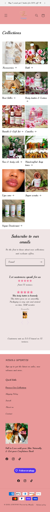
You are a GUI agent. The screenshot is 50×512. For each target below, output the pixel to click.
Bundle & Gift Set (11, 131)
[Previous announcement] (5, 3)
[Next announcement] (45, 3)
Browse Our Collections (16, 387)
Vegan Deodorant (10, 225)
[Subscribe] (41, 262)
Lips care (6, 195)
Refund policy (41, 505)
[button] (6, 15)
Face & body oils (10, 161)
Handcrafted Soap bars (34, 163)
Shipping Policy (12, 394)
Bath (27, 67)
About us (10, 407)
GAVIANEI (15, 505)
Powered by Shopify (27, 505)
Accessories (8, 67)
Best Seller (7, 97)
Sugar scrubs (31, 195)
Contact (9, 413)
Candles (29, 131)
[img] (25, 281)
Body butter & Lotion (36, 97)
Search (8, 400)
